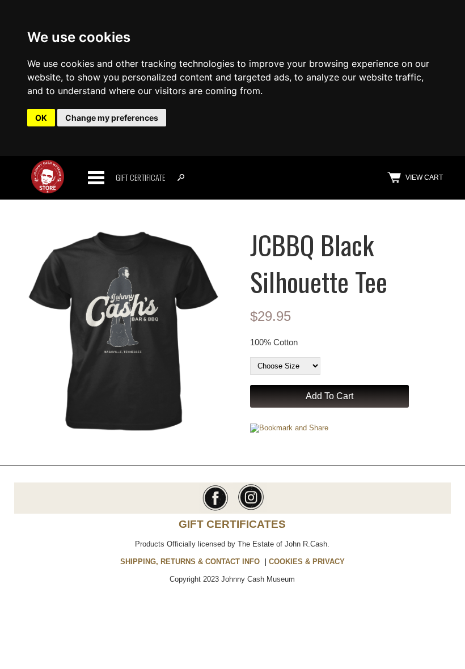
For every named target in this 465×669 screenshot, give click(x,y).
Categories (95, 177)
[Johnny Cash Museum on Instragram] (249, 509)
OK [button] (41, 117)
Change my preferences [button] (111, 117)
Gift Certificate (140, 177)
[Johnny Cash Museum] (48, 191)
